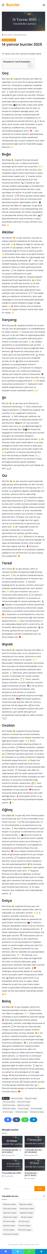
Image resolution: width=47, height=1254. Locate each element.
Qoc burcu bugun (36, 1108)
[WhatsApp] (25, 1119)
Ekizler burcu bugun (23, 1102)
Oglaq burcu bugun (23, 1105)
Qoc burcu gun (24, 1221)
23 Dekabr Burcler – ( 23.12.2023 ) (11, 1151)
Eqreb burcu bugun (9, 1105)
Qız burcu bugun (24, 1225)
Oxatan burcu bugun (9, 1108)
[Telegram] (33, 1119)
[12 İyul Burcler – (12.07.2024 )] (35, 1165)
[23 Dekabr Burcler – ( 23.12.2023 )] (12, 1142)
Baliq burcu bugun (17, 1098)
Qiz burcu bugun (23, 1108)
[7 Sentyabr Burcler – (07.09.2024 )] (35, 1142)
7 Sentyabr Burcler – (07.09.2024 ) (34, 1151)
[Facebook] (8, 1119)
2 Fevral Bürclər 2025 (11, 1173)
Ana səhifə (7, 35)
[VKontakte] (16, 1119)
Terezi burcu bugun (21, 1112)
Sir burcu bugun (8, 1112)
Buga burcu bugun (31, 1098)
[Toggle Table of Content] (29, 65)
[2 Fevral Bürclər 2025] (12, 1165)
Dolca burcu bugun (9, 1102)
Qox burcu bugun (9, 1225)
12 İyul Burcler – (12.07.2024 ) (31, 1174)
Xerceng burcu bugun (37, 1112)
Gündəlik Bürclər (20, 35)
